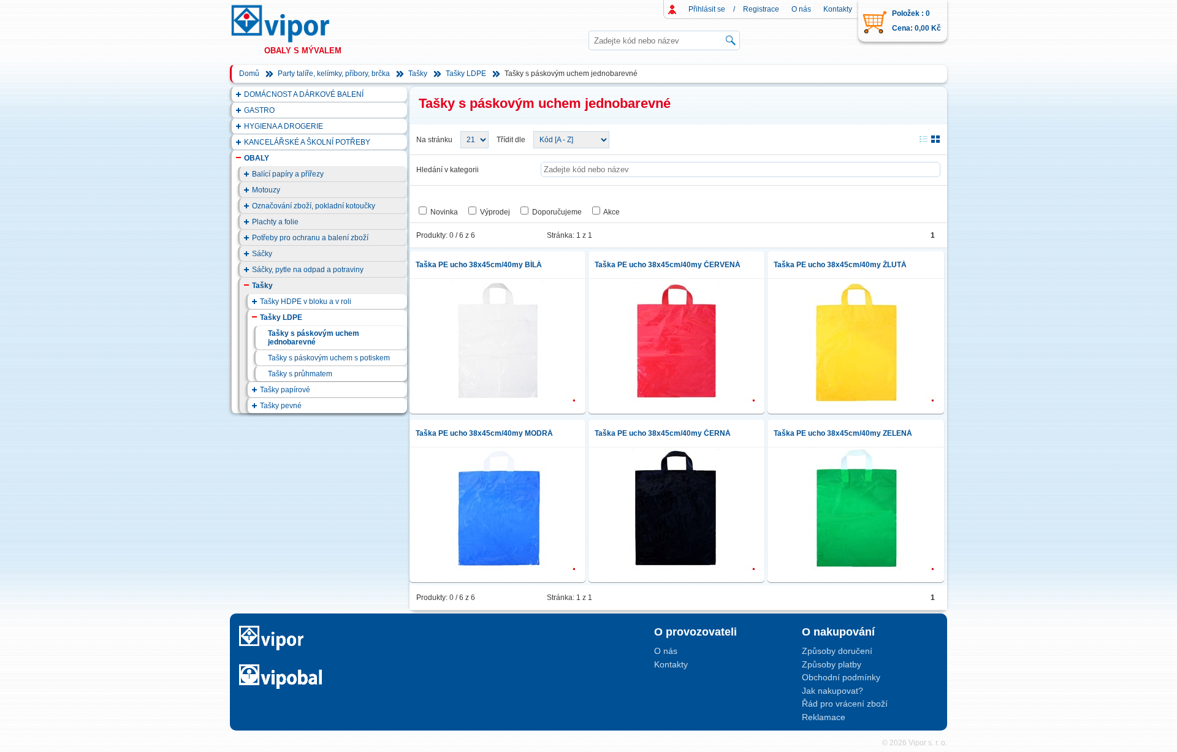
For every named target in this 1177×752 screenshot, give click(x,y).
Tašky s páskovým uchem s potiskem (329, 358)
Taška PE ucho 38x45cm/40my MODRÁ (484, 433)
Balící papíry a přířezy (288, 174)
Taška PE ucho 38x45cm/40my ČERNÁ (663, 433)
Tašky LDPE (466, 73)
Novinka (444, 212)
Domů (249, 73)
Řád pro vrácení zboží (845, 703)
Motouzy (266, 190)
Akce (611, 212)
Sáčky (262, 253)
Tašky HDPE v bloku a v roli (305, 301)
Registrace (761, 9)
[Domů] (291, 24)
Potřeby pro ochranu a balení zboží (310, 238)
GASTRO (259, 110)
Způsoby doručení (837, 651)
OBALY (256, 158)
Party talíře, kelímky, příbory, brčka (334, 73)
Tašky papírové (285, 389)
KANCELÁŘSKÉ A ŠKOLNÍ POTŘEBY (307, 142)
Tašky (417, 73)
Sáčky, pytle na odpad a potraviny (308, 269)
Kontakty (837, 9)
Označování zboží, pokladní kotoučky (313, 206)
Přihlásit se (706, 9)
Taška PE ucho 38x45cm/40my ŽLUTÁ (840, 264)
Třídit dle (511, 139)
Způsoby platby (831, 664)
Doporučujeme (557, 212)
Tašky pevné (281, 405)
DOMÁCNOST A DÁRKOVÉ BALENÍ (304, 94)
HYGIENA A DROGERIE (283, 126)
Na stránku (434, 139)
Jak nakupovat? (832, 691)
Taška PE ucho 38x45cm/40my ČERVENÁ (668, 264)
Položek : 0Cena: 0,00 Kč (916, 20)
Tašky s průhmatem (300, 374)
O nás (801, 9)
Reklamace (823, 717)
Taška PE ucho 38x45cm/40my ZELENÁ (843, 433)
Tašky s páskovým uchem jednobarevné (313, 337)
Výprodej (495, 212)
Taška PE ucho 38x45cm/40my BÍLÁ (479, 264)
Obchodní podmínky (841, 677)
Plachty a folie (275, 222)
